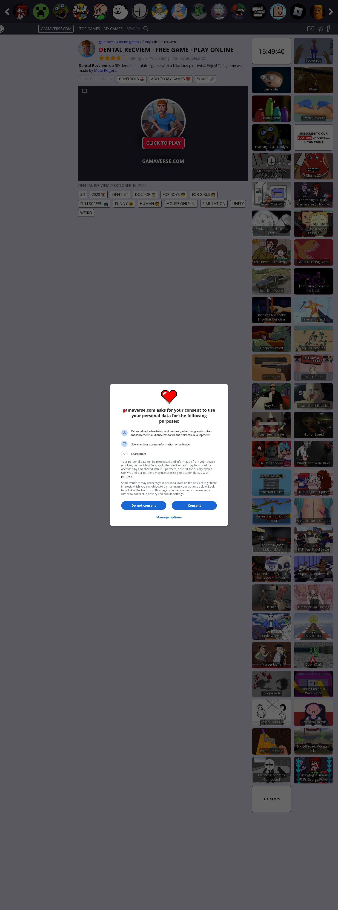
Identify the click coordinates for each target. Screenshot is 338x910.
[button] (169, 454)
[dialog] (169, 455)
